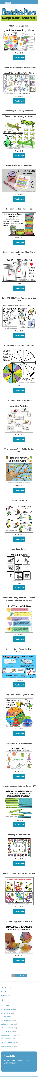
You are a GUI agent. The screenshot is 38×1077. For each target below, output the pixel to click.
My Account (5, 1000)
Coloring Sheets (9, 1028)
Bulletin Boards (9, 1024)
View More (18, 58)
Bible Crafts (7, 1013)
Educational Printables (11, 1035)
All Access (6, 1006)
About (3, 992)
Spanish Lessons (9, 1046)
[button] (3, 2)
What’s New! (6, 988)
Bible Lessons (8, 1020)
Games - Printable (9, 1042)
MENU (8, 2)
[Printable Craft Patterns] (19, 20)
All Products (6, 996)
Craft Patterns (8, 1031)
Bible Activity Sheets (11, 1009)
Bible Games (7, 1017)
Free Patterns (8, 1039)
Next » (22, 975)
